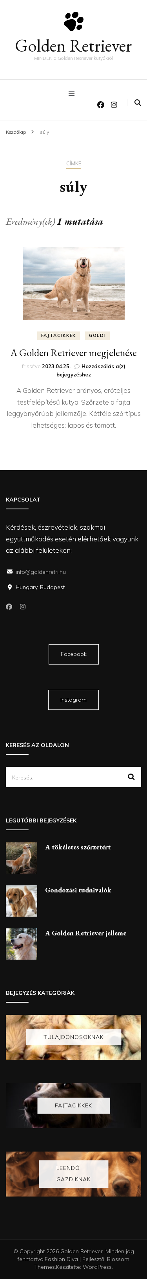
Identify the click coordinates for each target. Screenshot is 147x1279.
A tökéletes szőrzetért (78, 846)
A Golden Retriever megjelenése (73, 352)
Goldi (97, 335)
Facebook (74, 653)
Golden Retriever (73, 45)
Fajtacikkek (58, 335)
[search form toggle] (137, 102)
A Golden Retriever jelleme (85, 932)
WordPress (97, 1266)
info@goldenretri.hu (41, 571)
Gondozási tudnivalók (78, 889)
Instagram (73, 699)
